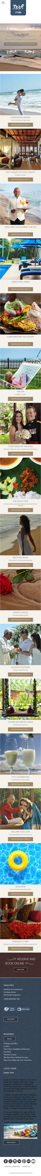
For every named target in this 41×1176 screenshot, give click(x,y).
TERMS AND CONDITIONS (12, 1166)
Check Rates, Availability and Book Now (20, 44)
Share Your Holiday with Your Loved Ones (18, 1060)
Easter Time (9, 1073)
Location (6, 1046)
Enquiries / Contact (10, 1054)
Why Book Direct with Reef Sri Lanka (16, 1057)
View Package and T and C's (20, 124)
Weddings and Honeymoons (13, 989)
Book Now (20, 969)
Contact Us (26, 1166)
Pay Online (7, 1052)
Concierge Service (10, 992)
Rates (9, 1039)
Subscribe (10, 1019)
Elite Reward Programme (12, 995)
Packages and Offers (11, 1043)
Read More (11, 1142)
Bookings (9, 1034)
